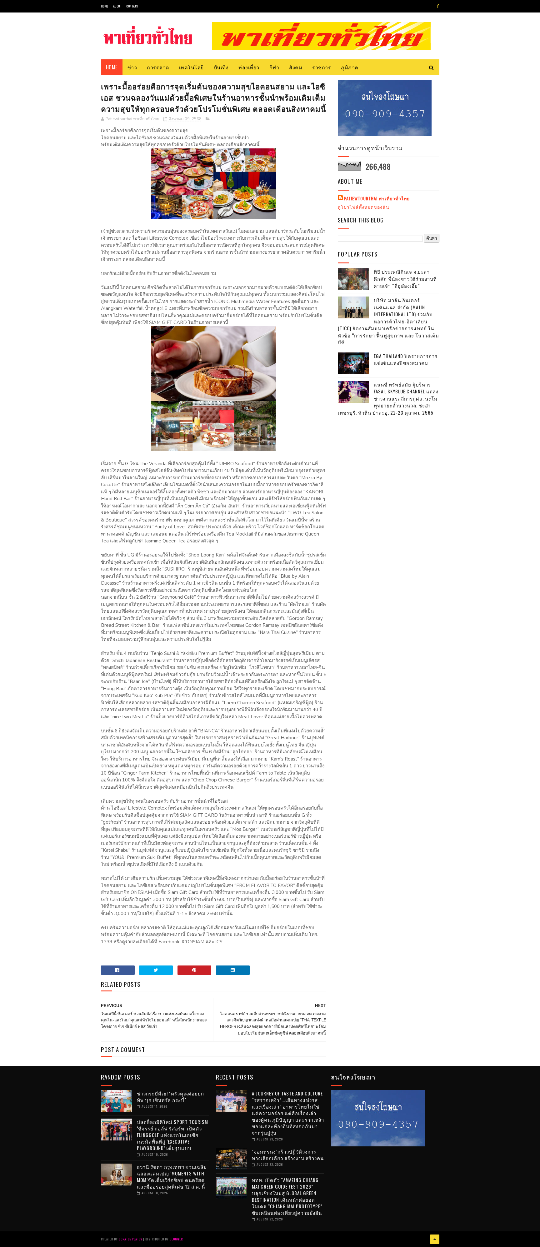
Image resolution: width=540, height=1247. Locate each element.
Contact (132, 6)
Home (104, 6)
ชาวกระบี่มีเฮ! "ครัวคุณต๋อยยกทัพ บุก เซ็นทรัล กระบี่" (170, 1096)
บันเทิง (221, 67)
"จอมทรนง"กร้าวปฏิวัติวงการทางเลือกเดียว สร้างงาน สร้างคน (288, 1154)
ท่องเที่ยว (248, 67)
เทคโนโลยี (191, 67)
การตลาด (158, 67)
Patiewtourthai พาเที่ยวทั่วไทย (377, 198)
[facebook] (438, 6)
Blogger (176, 1239)
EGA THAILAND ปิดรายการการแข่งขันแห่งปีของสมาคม (406, 359)
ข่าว (132, 67)
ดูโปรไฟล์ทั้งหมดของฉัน (363, 206)
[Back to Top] (434, 1239)
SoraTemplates (130, 1239)
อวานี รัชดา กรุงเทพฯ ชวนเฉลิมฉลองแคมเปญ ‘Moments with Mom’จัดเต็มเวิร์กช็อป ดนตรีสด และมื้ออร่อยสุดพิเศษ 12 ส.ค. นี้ (172, 1176)
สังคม (295, 67)
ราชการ (321, 67)
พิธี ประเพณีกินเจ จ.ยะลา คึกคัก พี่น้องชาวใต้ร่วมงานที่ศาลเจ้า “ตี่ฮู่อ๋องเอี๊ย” (405, 278)
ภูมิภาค (349, 67)
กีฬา (274, 67)
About (117, 6)
